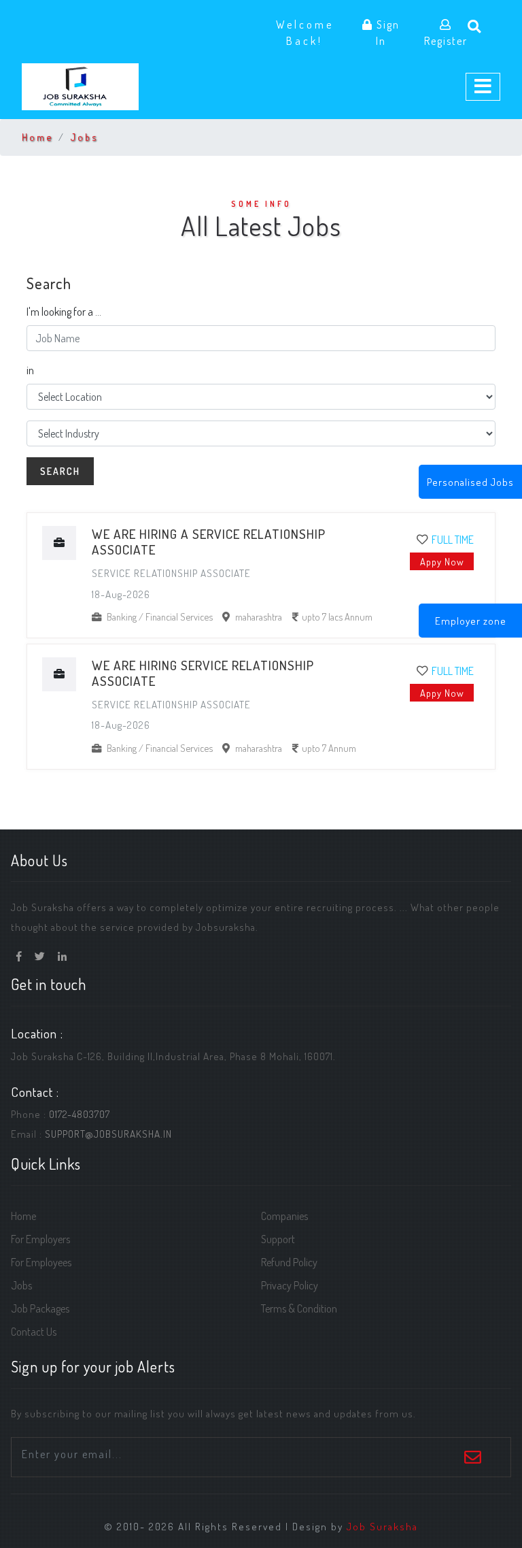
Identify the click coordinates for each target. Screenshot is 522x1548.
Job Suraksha (382, 1526)
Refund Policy (289, 1262)
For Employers (40, 1239)
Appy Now (442, 561)
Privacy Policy (289, 1285)
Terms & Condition (299, 1308)
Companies (284, 1216)
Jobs (84, 137)
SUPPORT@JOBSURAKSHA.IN (108, 1133)
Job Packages (40, 1308)
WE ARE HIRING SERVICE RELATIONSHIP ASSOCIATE (203, 673)
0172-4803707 (79, 1114)
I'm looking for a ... (64, 311)
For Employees (41, 1262)
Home (37, 137)
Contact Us (33, 1331)
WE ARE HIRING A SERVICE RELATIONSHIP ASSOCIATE (209, 541)
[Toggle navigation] (483, 87)
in (30, 370)
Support (278, 1239)
